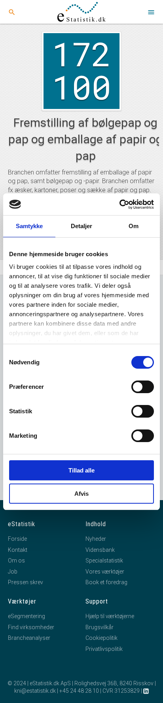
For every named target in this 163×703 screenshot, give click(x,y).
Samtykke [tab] (29, 226)
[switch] (142, 387)
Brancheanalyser (29, 638)
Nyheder (95, 539)
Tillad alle (81, 470)
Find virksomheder (31, 627)
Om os (16, 560)
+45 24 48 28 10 (79, 691)
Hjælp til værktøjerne (109, 616)
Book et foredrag (106, 582)
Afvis (81, 493)
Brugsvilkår (99, 627)
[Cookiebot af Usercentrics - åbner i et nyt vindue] (119, 204)
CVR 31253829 (121, 691)
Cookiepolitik (101, 638)
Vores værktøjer (104, 571)
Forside (17, 539)
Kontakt (17, 550)
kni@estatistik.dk (35, 691)
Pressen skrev (25, 582)
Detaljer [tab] (82, 226)
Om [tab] (133, 226)
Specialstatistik (104, 560)
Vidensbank (100, 550)
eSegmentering (26, 616)
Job (12, 571)
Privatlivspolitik (104, 649)
